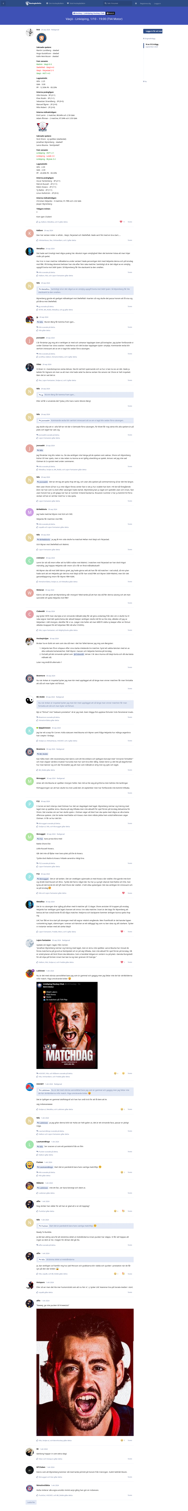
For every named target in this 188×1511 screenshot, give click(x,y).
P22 (41, 839)
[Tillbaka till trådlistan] (3, 3)
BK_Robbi (44, 754)
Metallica (45, 289)
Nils (41, 322)
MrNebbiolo (45, 539)
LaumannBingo (46, 1167)
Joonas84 (45, 420)
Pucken (44, 1226)
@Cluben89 (79, 654)
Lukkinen (45, 1090)
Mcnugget (44, 879)
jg (42, 395)
